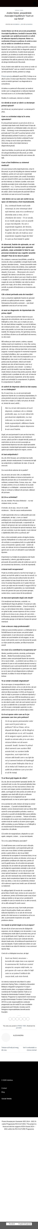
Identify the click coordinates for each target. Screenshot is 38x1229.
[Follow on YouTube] (7, 1103)
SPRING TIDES (19, 10)
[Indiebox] (19, 3)
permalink (19, 1028)
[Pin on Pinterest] (24, 1018)
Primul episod (6, 76)
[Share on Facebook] (13, 1018)
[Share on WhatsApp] (10, 1018)
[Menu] (34, 3)
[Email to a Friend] (20, 1018)
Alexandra (29, 24)
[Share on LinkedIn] (27, 1018)
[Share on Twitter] (17, 1018)
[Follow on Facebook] (3, 1103)
